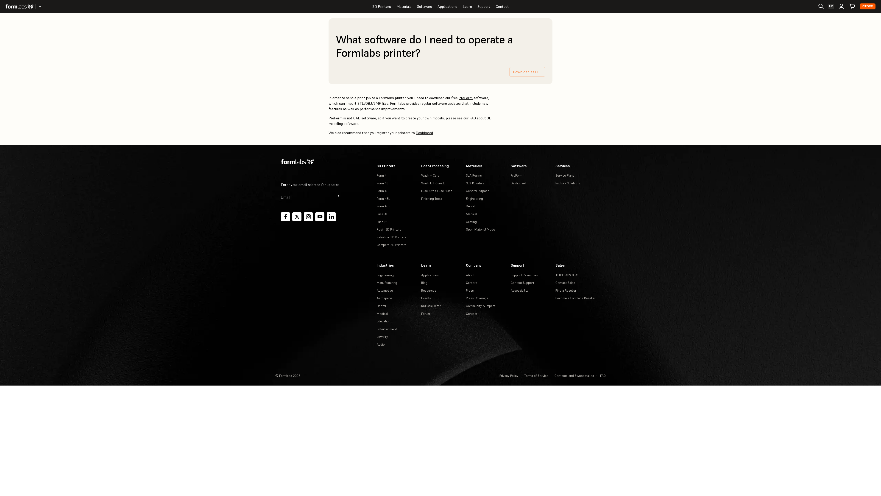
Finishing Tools (431, 199)
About (470, 275)
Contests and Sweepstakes (574, 376)
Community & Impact (480, 306)
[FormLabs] (19, 6)
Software (424, 6)
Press (470, 290)
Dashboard (424, 132)
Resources (428, 290)
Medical (471, 214)
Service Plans (564, 175)
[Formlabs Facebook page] (285, 216)
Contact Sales (565, 283)
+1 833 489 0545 (567, 275)
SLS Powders (475, 183)
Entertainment (387, 329)
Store (867, 6)
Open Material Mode (480, 229)
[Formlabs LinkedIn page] (331, 216)
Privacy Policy (508, 376)
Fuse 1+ (382, 222)
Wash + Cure (430, 175)
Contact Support (522, 283)
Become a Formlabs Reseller (575, 298)
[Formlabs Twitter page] (296, 216)
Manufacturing (387, 283)
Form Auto (384, 206)
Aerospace (384, 298)
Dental (470, 206)
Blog (424, 283)
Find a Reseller (565, 290)
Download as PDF (527, 72)
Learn (467, 6)
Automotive (385, 290)
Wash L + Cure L (433, 183)
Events (426, 298)
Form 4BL (383, 199)
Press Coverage (477, 298)
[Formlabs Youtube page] (319, 216)
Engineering (474, 199)
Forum (425, 314)
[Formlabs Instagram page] (308, 216)
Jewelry (382, 337)
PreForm (466, 98)
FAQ (603, 376)
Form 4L (382, 191)
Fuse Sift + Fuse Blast (436, 191)
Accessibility (519, 290)
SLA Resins (474, 175)
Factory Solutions (567, 183)
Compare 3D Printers (391, 245)
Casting (471, 222)
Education (383, 321)
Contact (502, 6)
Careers (471, 283)
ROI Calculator (431, 306)
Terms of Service (536, 376)
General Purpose (477, 191)
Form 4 (382, 175)
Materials (404, 6)
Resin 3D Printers (389, 229)
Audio (381, 344)
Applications (447, 6)
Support (483, 6)
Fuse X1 (382, 214)
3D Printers (381, 6)
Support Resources (524, 275)
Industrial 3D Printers (391, 237)
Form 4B (382, 183)
